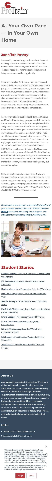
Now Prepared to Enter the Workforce (26, 289)
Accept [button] (20, 475)
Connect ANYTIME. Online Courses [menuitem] (19, 431)
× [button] (46, 445)
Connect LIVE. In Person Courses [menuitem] (18, 436)
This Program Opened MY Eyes (22, 316)
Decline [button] (31, 475)
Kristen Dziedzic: (9, 273)
